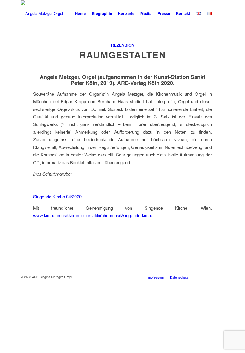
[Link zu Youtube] (210, 276)
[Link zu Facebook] (201, 276)
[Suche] (219, 13)
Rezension (122, 45)
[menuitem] (80, 13)
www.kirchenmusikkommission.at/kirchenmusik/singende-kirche (93, 215)
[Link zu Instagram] (219, 276)
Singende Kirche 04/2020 (57, 196)
